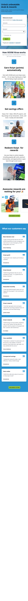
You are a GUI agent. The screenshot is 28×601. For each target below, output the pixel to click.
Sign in (6, 39)
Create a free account (17, 20)
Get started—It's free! (14, 215)
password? (18, 42)
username (11, 42)
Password (5, 29)
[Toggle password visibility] (23, 31)
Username (5, 23)
